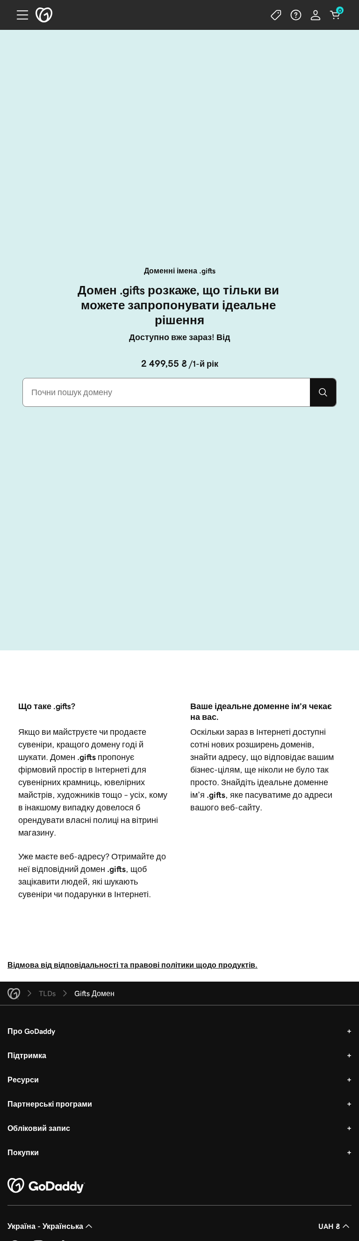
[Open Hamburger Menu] (18, 15)
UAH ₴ (329, 1226)
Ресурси (23, 1079)
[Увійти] (315, 15)
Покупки (23, 1152)
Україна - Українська (45, 1226)
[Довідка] (296, 15)
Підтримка (26, 1055)
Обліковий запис (38, 1128)
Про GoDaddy (31, 1031)
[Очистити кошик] (335, 14)
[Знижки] (276, 15)
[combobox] (166, 392)
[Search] (323, 392)
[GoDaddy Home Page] (46, 1186)
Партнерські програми (49, 1104)
